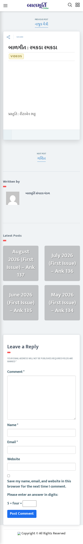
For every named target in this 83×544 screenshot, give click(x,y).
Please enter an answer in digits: (32, 495)
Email (12, 442)
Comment (16, 372)
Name (12, 425)
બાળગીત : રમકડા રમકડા (32, 47)
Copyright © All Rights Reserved (43, 533)
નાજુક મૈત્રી (41, 24)
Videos (16, 56)
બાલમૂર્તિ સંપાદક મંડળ (37, 193)
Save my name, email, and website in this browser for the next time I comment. (39, 484)
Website (13, 459)
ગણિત (41, 158)
